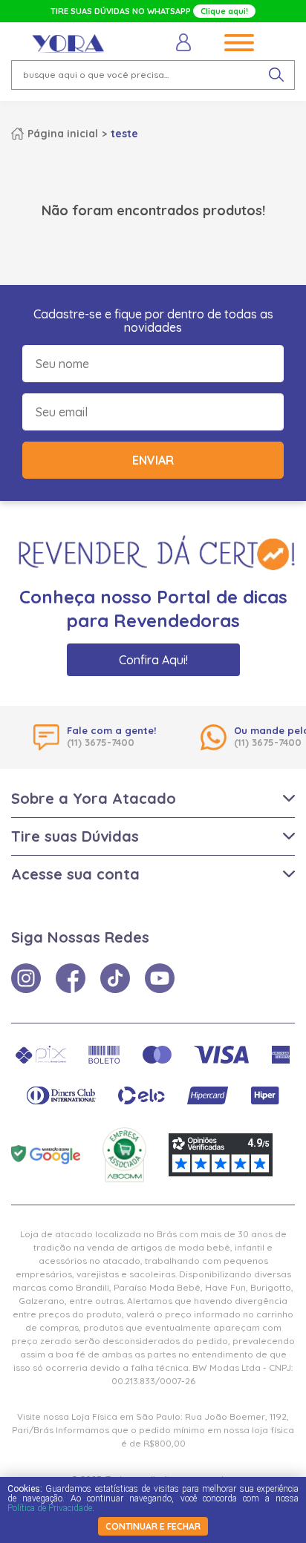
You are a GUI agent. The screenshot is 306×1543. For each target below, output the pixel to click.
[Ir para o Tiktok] (115, 978)
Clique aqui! (224, 11)
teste (124, 133)
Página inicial (62, 133)
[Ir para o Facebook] (70, 978)
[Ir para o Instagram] (26, 978)
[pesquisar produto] (276, 75)
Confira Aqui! (153, 659)
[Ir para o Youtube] (160, 978)
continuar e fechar (153, 1526)
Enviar (153, 460)
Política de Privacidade (49, 1508)
